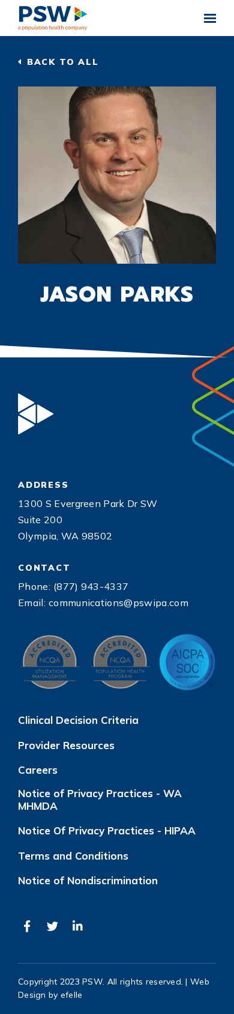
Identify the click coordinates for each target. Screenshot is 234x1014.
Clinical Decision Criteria (78, 720)
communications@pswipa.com (118, 603)
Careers (38, 770)
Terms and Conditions (73, 856)
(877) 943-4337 (90, 586)
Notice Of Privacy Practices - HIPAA (107, 831)
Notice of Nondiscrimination (88, 881)
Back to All (63, 61)
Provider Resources (66, 745)
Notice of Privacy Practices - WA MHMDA (100, 800)
